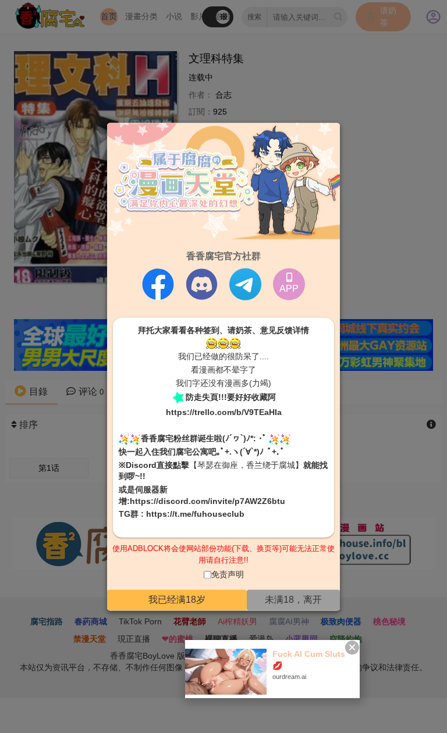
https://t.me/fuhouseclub (195, 514)
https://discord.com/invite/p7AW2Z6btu (207, 501)
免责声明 (227, 575)
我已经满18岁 (176, 600)
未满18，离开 (293, 600)
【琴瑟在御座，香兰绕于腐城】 (246, 465)
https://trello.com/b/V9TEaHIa (224, 412)
